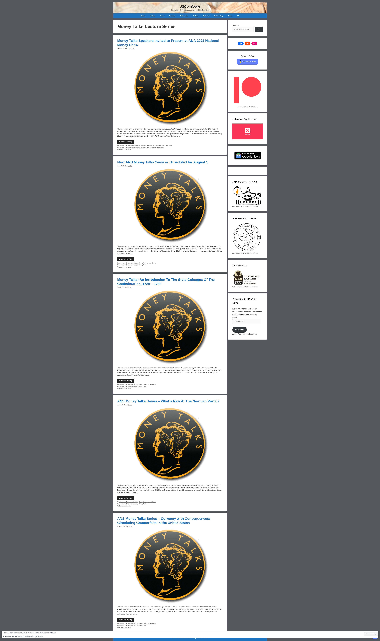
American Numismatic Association (129, 145)
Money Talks (145, 147)
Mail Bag (206, 16)
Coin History (218, 16)
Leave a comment (125, 149)
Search (235, 25)
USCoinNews (190, 6)
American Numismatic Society (128, 263)
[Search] (259, 29)
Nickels (152, 16)
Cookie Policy (39, 636)
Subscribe (239, 330)
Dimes (162, 16)
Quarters (172, 16)
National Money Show (156, 147)
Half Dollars (184, 16)
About (230, 16)
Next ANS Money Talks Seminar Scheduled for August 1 (162, 162)
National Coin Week (165, 145)
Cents (143, 16)
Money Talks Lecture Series (150, 145)
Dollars (195, 16)
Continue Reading (125, 142)
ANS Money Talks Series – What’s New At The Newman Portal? (168, 401)
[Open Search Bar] (238, 15)
